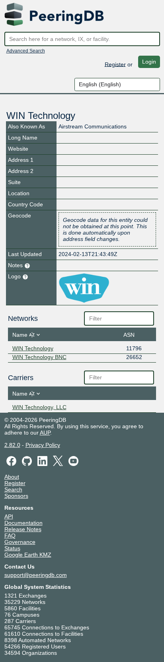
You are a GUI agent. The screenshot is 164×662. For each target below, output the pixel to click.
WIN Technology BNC (39, 357)
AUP (45, 432)
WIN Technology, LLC (39, 407)
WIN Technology (32, 348)
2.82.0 (12, 445)
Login (149, 61)
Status (12, 548)
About (11, 477)
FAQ (10, 535)
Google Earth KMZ (27, 554)
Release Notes (22, 529)
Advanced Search (25, 51)
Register (115, 64)
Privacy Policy (42, 445)
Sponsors (16, 496)
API (8, 516)
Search (13, 489)
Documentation (23, 523)
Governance (19, 542)
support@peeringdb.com (35, 575)
